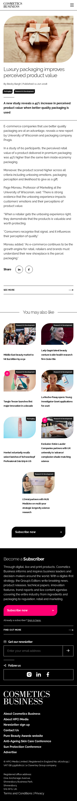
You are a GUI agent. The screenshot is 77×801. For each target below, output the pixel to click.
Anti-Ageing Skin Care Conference (27, 741)
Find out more (12, 630)
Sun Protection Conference (22, 747)
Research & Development (24, 91)
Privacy (39, 793)
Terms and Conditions (18, 793)
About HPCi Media (16, 719)
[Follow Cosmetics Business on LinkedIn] (38, 675)
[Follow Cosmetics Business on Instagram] (29, 675)
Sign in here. (34, 620)
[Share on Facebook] (29, 269)
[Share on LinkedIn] (19, 269)
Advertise (10, 752)
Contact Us (11, 730)
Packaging (7, 91)
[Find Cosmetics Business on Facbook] (48, 675)
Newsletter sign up (17, 724)
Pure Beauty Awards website (23, 736)
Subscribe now (25, 532)
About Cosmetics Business (22, 713)
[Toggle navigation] (72, 5)
